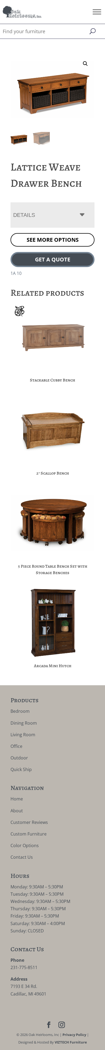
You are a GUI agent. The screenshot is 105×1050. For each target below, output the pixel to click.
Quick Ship (21, 769)
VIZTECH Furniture (71, 1042)
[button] (85, 64)
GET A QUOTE (52, 259)
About (16, 811)
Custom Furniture (28, 834)
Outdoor (19, 758)
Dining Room (23, 723)
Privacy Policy (74, 1034)
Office (16, 746)
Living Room (22, 735)
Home (16, 799)
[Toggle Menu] (97, 11)
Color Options (24, 845)
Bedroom (20, 711)
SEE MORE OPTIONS (53, 239)
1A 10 (16, 273)
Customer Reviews (29, 822)
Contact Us (21, 857)
